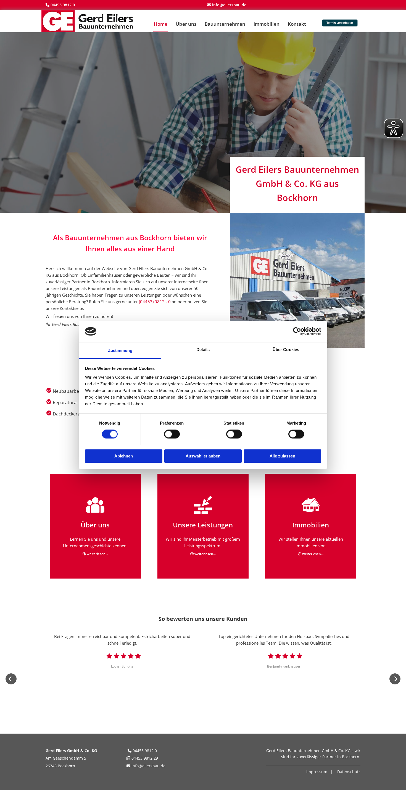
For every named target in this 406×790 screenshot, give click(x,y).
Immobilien (267, 24)
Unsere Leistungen (203, 524)
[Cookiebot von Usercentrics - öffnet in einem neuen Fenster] (297, 331)
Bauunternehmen (225, 24)
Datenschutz (348, 771)
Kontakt (297, 24)
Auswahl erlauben (203, 456)
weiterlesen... (95, 553)
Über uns (186, 24)
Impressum (316, 771)
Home (160, 24)
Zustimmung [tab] (120, 350)
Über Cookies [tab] (286, 349)
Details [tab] (203, 349)
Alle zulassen (282, 456)
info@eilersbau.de (148, 765)
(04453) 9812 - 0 (155, 301)
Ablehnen (123, 456)
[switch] (172, 434)
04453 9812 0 (63, 4)
